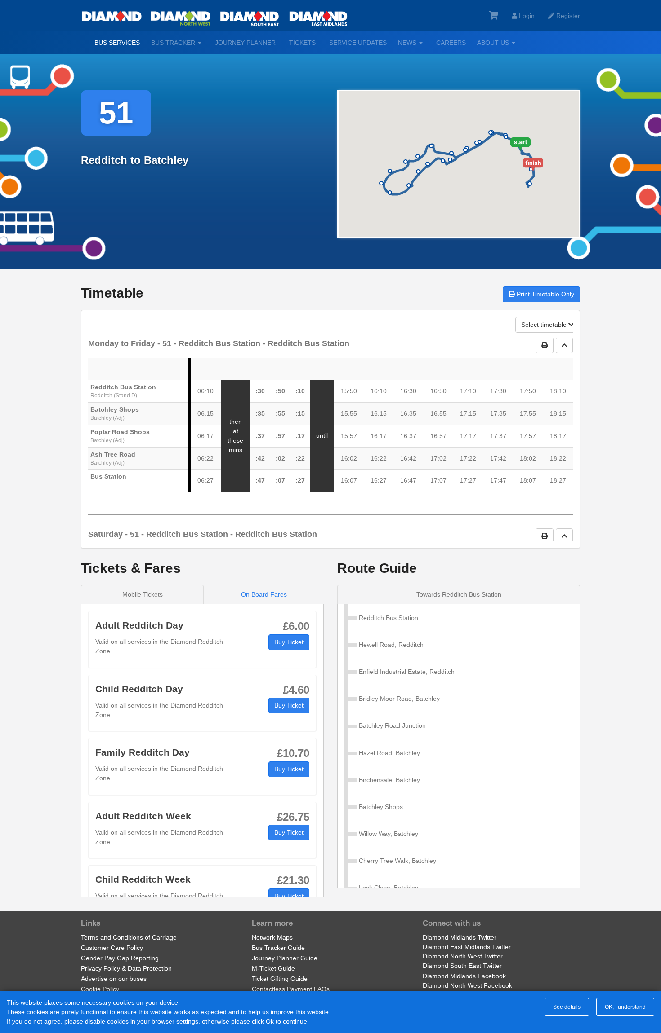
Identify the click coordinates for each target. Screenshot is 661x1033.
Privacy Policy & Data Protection (126, 968)
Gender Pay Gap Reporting (120, 958)
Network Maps (272, 937)
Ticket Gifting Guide (280, 978)
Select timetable (544, 324)
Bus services (117, 42)
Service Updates (358, 42)
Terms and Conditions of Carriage (129, 937)
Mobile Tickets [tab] (142, 594)
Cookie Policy (100, 989)
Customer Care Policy (112, 947)
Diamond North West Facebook (467, 985)
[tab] (458, 594)
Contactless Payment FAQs (291, 989)
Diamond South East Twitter (462, 965)
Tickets (302, 42)
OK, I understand (625, 1007)
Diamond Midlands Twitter (459, 937)
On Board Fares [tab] (264, 594)
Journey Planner (245, 42)
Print (544, 294)
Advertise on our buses (114, 978)
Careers (451, 42)
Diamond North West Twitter (463, 956)
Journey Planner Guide (284, 958)
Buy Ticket (289, 642)
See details (567, 1007)
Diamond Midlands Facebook (464, 976)
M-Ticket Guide (273, 968)
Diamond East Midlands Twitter (467, 946)
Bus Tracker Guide (278, 947)
